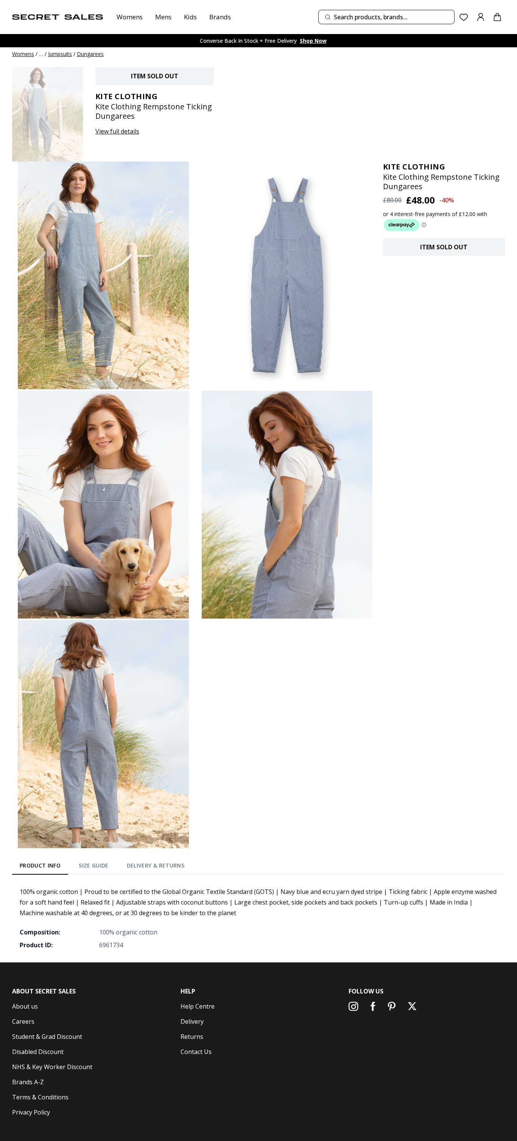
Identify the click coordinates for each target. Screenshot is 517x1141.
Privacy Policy (31, 1112)
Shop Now (313, 40)
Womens (130, 16)
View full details (117, 131)
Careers (23, 1021)
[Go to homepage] (57, 17)
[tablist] (102, 867)
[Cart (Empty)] (497, 17)
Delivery (192, 1021)
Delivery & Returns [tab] (155, 865)
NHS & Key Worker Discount (52, 1067)
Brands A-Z (28, 1082)
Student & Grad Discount (47, 1036)
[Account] (480, 17)
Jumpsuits (60, 54)
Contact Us (196, 1052)
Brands (220, 16)
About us (25, 1006)
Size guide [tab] (94, 865)
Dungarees (90, 54)
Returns (192, 1036)
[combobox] (386, 17)
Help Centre (198, 1006)
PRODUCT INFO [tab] (40, 865)
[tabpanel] (258, 918)
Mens (163, 16)
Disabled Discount (38, 1052)
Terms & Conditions (40, 1097)
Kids (190, 16)
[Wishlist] (464, 17)
